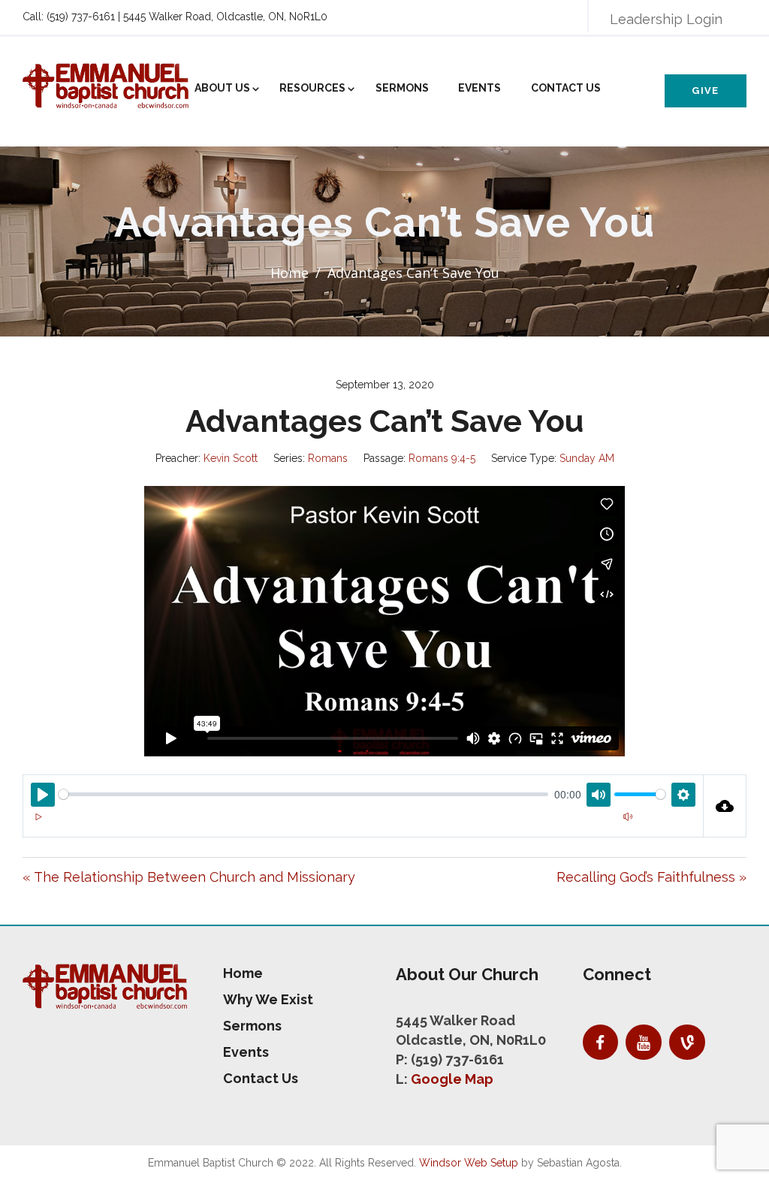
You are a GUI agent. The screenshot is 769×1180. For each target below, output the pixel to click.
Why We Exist (268, 999)
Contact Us (566, 88)
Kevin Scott (231, 458)
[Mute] (627, 816)
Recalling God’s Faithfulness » (651, 877)
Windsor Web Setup (468, 1163)
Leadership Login (666, 19)
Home (289, 273)
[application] (363, 825)
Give (705, 90)
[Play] (38, 816)
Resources (312, 88)
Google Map (452, 1079)
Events (479, 88)
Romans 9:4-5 (442, 458)
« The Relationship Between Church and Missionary (189, 877)
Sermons (402, 88)
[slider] (303, 794)
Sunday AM (586, 458)
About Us (222, 88)
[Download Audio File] (725, 805)
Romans (328, 458)
